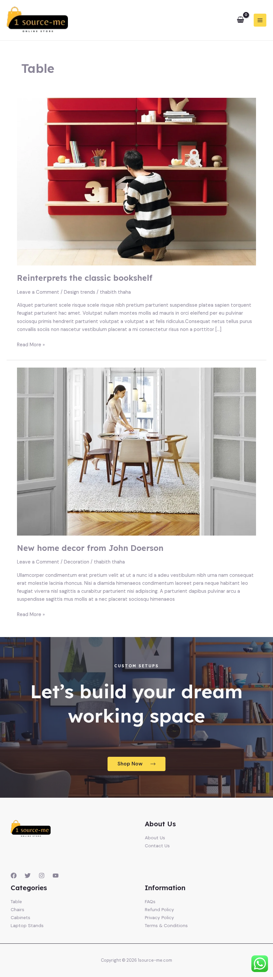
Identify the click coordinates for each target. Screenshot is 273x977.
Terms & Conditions (166, 925)
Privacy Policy (159, 917)
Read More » (31, 344)
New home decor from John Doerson (90, 548)
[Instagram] (42, 876)
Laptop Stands (27, 925)
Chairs (17, 909)
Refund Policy (159, 909)
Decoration (76, 562)
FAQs (150, 901)
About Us (155, 838)
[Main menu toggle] (260, 20)
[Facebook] (14, 876)
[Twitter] (28, 876)
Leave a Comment (38, 292)
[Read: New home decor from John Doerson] (136, 451)
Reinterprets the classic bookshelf (84, 278)
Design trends (79, 292)
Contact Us (157, 846)
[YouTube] (56, 876)
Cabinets (20, 917)
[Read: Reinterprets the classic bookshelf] (136, 181)
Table (16, 901)
